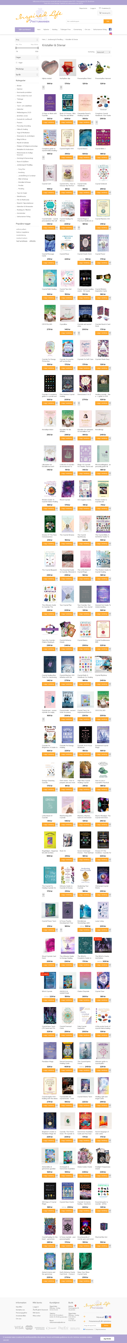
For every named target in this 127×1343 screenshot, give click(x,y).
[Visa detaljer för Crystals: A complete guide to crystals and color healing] (50, 383)
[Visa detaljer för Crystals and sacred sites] (85, 313)
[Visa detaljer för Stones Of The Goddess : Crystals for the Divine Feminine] (103, 839)
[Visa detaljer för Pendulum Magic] (50, 1050)
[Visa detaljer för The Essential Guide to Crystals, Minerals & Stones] (67, 559)
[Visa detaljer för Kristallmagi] (103, 418)
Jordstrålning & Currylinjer (27, 176)
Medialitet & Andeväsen (25, 149)
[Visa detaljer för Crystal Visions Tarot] (85, 1085)
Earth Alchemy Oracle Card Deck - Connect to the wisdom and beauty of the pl (67, 1275)
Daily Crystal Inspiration (81, 1027)
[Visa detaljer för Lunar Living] (103, 910)
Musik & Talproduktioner (25, 203)
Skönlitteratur (21, 196)
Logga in (93, 8)
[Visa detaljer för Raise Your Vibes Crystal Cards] (85, 1261)
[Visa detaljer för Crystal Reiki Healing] (50, 278)
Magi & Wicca (21, 139)
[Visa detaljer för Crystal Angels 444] (67, 137)
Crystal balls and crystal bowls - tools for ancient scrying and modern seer (68, 1099)
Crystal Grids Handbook (82, 185)
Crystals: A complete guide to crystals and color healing (49, 396)
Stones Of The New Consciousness (49, 536)
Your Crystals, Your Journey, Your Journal (84, 606)
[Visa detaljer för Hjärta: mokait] (50, 67)
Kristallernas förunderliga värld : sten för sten (83, 923)
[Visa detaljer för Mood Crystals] (67, 488)
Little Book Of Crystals (47, 817)
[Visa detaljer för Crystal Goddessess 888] (103, 629)
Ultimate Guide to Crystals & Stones (66, 887)
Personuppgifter (21, 1313)
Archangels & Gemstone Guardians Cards (67, 1169)
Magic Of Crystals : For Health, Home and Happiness (85, 466)
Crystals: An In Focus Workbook (84, 746)
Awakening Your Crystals (82, 887)
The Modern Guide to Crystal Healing (103, 571)
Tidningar (20, 99)
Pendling (21, 189)
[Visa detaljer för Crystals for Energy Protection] (50, 348)
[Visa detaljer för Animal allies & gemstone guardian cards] (50, 1155)
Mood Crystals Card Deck (49, 957)
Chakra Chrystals (83, 991)
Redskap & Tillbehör (24, 210)
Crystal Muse (64, 254)
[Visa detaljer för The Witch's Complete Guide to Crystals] (85, 945)
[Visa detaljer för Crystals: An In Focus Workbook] (85, 734)
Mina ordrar (36, 1316)
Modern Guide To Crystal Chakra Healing (50, 501)
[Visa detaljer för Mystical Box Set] (103, 1226)
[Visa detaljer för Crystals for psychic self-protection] (67, 348)
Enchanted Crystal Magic (101, 746)
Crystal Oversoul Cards (65, 1027)
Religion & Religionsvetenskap (27, 146)
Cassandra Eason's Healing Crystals (84, 114)
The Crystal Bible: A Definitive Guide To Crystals (102, 537)
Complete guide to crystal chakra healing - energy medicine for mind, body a (50, 151)
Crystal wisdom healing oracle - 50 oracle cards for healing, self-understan (85, 292)
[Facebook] (110, 28)
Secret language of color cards (102, 1133)
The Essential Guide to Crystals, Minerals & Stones (68, 572)
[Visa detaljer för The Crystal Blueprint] (50, 559)
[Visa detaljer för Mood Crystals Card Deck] (50, 945)
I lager (20, 63)
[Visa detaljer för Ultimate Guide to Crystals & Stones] (67, 875)
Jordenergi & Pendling (24, 165)
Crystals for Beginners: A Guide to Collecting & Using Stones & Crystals (50, 748)
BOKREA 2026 (22, 116)
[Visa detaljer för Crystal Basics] (85, 137)
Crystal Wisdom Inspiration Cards (101, 290)
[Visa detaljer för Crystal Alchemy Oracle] (67, 629)
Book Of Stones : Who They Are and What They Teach (68, 115)
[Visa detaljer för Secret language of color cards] (103, 1120)
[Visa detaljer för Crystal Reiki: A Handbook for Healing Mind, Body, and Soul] (85, 664)
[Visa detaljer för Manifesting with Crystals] (67, 804)
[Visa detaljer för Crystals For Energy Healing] (67, 734)
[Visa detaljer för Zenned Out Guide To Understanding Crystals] (103, 594)
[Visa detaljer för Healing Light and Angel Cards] (103, 1085)
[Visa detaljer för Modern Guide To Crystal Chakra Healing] (50, 488)
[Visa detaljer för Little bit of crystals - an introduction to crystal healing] (67, 453)
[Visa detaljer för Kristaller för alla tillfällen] (67, 418)
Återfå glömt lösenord (40, 1310)
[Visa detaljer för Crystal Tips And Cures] (67, 278)
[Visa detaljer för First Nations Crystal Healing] (67, 383)
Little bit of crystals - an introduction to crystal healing (67, 466)
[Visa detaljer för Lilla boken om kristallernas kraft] (50, 453)
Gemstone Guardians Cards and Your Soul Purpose (85, 1133)
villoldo (32, 241)
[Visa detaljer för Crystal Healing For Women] (67, 208)
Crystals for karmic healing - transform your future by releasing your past (84, 1205)
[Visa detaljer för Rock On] (67, 839)
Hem (43, 39)
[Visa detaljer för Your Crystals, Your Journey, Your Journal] (85, 594)
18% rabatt (44, 974)
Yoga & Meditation (23, 133)
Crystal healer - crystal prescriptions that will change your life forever (50, 221)
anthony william (21, 229)
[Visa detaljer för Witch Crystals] (50, 980)
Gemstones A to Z (84, 394)
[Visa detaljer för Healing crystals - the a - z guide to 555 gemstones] (103, 383)
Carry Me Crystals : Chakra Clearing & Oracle (48, 642)
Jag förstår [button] (107, 1339)
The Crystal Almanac (67, 535)
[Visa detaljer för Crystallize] (67, 313)
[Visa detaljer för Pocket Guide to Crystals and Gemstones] (103, 488)
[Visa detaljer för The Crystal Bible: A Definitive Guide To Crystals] (103, 523)
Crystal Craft (46, 184)
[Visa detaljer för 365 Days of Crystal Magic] (50, 1191)
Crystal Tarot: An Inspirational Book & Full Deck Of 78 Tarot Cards (85, 713)
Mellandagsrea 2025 (24, 112)
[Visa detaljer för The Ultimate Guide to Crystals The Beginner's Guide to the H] (50, 594)
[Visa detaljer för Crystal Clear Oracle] (67, 1191)
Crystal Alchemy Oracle (65, 641)
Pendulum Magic (47, 1061)
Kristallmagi (99, 429)
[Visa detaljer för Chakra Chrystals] (85, 980)
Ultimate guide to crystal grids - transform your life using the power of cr (102, 1064)
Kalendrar (20, 109)
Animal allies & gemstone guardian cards (48, 1169)
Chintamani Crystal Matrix (101, 887)
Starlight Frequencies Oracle (102, 1168)
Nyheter (20, 89)
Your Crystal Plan (66, 605)
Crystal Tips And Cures (65, 290)
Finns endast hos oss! (24, 96)
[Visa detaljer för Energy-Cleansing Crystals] (50, 769)
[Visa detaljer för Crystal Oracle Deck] (85, 243)
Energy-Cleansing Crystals (48, 781)
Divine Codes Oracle (84, 1167)
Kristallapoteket (47, 429)
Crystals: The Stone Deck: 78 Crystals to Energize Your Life (67, 1133)
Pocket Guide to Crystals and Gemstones (101, 502)
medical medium (21, 238)
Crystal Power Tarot (49, 921)
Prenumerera (89, 1329)
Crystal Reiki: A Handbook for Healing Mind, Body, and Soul (85, 677)
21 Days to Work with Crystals (49, 114)
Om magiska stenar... (84, 500)
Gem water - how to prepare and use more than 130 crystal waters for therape (67, 783)
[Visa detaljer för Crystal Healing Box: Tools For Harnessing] (50, 664)
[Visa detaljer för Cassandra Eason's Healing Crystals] (85, 102)
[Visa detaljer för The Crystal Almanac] (67, 523)
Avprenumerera (101, 1329)
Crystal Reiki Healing (49, 289)
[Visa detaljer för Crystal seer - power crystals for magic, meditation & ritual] (50, 699)
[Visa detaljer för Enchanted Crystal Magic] (103, 734)
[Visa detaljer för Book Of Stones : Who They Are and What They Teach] (67, 102)
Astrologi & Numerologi (25, 158)
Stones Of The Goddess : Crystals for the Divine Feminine (103, 853)
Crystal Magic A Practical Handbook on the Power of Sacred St (85, 221)
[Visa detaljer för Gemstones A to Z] (85, 383)
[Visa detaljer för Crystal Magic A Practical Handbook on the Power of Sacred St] (85, 208)
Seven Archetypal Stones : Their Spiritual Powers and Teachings (85, 853)
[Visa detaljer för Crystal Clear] (103, 980)
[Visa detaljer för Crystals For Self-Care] (85, 348)
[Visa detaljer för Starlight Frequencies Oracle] (103, 1155)
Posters (19, 123)
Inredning (21, 172)
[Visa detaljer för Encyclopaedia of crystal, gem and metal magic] (85, 1226)
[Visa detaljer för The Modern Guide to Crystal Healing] (103, 559)
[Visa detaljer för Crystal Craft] (50, 172)
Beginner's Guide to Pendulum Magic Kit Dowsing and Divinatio (49, 1133)
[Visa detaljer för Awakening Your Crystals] (85, 875)
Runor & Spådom (23, 162)
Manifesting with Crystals (66, 817)
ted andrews (21, 241)
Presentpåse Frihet (84, 78)
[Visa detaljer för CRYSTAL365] (50, 313)
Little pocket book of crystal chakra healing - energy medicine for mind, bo (103, 1029)
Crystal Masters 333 (102, 219)
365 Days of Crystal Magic (49, 1203)
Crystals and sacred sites (84, 325)
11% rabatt (98, 939)
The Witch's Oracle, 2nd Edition (102, 957)
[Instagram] (110, 33)
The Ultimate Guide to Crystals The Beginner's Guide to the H (49, 608)
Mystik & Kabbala (23, 143)
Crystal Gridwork (101, 184)
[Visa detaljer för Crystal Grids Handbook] (85, 172)
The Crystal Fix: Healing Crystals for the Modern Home (49, 888)
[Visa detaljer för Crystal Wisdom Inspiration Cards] (103, 278)
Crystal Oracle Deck (84, 254)
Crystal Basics (82, 149)
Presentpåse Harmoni (103, 78)
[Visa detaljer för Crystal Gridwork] (103, 172)
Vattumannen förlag (23, 216)
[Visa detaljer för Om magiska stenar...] (85, 488)
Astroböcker (21, 213)
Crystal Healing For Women (66, 220)
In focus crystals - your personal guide (68, 1238)
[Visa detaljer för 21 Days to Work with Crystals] (50, 102)
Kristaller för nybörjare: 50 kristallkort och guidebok (85, 431)
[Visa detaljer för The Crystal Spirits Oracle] (85, 1050)
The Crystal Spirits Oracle (84, 1062)
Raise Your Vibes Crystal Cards (83, 1273)
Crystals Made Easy (102, 359)
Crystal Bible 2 (100, 149)
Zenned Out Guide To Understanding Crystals (103, 607)
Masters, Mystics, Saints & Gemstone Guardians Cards (84, 818)
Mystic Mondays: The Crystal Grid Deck (103, 817)
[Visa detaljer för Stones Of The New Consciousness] (50, 523)
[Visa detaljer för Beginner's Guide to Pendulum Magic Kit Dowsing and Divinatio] (50, 1120)
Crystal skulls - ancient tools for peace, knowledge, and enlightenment (68, 713)
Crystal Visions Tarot (84, 1097)
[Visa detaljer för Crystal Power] (103, 243)
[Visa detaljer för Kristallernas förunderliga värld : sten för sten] (85, 910)
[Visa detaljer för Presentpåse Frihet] (85, 67)
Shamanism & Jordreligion (26, 136)
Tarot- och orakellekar (24, 106)
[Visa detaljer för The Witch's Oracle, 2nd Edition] (103, 945)
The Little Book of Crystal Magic (84, 571)
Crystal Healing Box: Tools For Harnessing (49, 676)
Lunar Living (99, 921)
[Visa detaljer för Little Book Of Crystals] (50, 804)
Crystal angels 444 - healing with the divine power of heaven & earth (50, 1099)
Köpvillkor (19, 1307)
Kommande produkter (24, 92)
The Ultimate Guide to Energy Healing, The (67, 958)
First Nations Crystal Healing (67, 395)
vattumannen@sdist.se (57, 1322)
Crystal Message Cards (48, 255)
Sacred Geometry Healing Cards (66, 1062)
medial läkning (21, 235)
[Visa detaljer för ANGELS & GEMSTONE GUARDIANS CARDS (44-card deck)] (67, 980)
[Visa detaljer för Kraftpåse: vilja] (67, 67)
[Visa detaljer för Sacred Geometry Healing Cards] (67, 1050)
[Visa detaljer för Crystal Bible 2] (103, 137)
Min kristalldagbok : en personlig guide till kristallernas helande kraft (103, 467)
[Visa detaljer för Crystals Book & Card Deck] (103, 313)
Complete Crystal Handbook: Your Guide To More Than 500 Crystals (103, 116)
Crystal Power (100, 254)
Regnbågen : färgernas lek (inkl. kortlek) (50, 852)
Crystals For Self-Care (85, 359)
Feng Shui (21, 169)
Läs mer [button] (6, 1340)
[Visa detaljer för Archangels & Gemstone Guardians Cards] (67, 1155)
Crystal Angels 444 (67, 149)
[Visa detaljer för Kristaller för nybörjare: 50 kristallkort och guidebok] (85, 418)
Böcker (19, 86)
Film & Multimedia (23, 200)
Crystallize (63, 324)
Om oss (18, 1319)
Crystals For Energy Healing (67, 746)
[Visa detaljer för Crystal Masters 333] (103, 208)
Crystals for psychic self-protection (67, 360)
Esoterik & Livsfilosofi (24, 119)
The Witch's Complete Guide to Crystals (84, 958)
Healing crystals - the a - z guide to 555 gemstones (102, 396)
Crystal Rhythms (101, 675)
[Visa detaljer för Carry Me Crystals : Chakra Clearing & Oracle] (50, 629)
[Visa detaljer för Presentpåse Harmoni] (103, 67)
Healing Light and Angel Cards (101, 1097)
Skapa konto (83, 8)
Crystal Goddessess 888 (102, 641)
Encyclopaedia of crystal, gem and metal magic (85, 1239)
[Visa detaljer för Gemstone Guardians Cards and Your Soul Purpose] (85, 1120)
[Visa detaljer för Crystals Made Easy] (103, 348)
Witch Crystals (47, 991)
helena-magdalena (22, 232)
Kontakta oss (20, 1310)
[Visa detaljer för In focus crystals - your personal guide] (67, 1226)
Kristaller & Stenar (24, 182)
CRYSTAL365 (47, 324)
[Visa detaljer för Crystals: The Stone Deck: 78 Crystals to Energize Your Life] (67, 1120)
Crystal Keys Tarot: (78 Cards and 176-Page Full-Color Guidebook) (48, 1029)
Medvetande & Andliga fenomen (25, 154)
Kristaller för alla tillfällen (65, 430)
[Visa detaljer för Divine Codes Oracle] (85, 1155)
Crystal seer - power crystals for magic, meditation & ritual (49, 712)
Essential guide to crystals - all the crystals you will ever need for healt (102, 1205)
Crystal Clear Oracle (67, 1202)
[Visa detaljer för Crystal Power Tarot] (50, 910)
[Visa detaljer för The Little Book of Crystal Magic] (85, 559)
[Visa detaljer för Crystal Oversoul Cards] (67, 1015)
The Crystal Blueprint (49, 570)
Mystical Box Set (101, 1237)
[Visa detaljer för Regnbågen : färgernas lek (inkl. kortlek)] (50, 839)
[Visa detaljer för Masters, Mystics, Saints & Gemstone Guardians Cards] (85, 804)
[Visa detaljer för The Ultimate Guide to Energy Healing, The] (67, 945)
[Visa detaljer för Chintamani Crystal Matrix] (103, 875)
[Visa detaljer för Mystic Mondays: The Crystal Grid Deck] (103, 804)
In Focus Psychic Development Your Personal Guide (66, 923)
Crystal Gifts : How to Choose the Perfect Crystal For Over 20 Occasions (67, 186)
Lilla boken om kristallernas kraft (48, 465)
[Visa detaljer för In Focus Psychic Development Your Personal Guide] (67, 910)
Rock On (63, 851)
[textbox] (85, 21)
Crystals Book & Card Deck (102, 325)
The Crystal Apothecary (81, 536)
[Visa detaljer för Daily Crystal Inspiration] (85, 1015)
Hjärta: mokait (47, 78)
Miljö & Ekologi (23, 179)
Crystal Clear (99, 991)
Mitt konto (36, 1313)
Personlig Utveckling (24, 126)
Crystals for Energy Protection (49, 360)
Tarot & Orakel (22, 193)
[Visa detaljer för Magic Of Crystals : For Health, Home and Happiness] (85, 453)
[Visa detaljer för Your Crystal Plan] (67, 594)
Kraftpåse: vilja (65, 78)
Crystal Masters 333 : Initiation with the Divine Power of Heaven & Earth (67, 678)
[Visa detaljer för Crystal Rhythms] (103, 664)
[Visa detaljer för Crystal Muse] (67, 243)
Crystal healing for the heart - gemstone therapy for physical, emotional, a (50, 1240)
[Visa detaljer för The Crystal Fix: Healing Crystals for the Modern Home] (50, 875)
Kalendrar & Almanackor (25, 206)
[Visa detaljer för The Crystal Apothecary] (85, 523)
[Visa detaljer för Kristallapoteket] (50, 418)
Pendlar (20, 185)
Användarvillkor (21, 1316)
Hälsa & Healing (22, 129)
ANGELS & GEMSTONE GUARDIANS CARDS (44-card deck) (67, 994)
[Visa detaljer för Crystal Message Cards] (50, 243)
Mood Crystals (65, 500)
